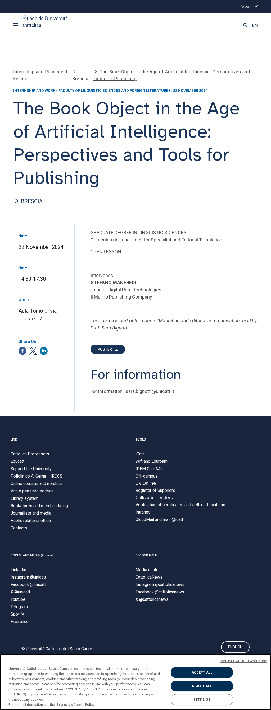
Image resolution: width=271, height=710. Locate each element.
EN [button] (255, 25)
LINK (14, 439)
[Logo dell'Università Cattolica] (48, 25)
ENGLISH (235, 647)
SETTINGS (201, 700)
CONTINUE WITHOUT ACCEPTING (243, 661)
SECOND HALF (146, 555)
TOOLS (141, 439)
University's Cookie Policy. (75, 705)
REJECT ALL (202, 686)
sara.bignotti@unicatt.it (150, 391)
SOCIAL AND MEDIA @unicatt (32, 555)
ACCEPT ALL (202, 672)
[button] (245, 25)
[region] (135, 682)
